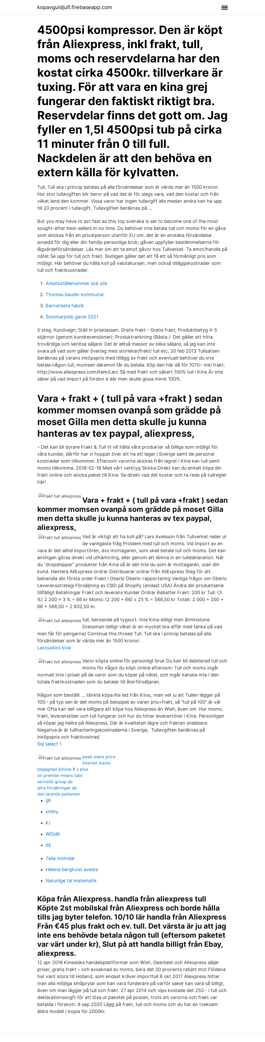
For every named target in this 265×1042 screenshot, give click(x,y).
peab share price (98, 756)
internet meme (96, 763)
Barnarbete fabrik (65, 305)
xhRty (52, 811)
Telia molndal (60, 858)
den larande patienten (58, 794)
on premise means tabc (60, 775)
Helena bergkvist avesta (72, 869)
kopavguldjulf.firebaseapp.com (74, 7)
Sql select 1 (49, 744)
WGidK (53, 834)
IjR (48, 800)
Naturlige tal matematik (71, 880)
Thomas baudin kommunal (75, 294)
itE (48, 845)
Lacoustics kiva (54, 647)
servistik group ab (55, 781)
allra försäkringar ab (57, 787)
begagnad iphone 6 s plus (62, 769)
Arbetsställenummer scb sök (77, 283)
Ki (48, 823)
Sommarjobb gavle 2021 (72, 316)
